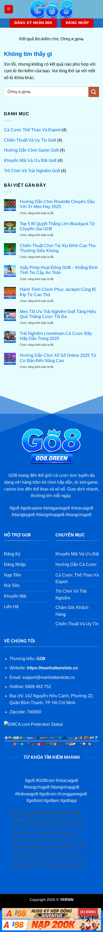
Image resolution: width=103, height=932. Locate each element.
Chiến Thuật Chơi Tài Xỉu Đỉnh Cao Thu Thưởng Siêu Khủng (58, 248)
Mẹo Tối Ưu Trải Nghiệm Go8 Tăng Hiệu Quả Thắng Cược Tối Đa (58, 314)
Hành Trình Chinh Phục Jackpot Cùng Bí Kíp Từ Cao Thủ (58, 292)
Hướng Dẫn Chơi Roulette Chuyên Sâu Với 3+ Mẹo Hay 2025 (57, 204)
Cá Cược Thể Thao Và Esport (32, 130)
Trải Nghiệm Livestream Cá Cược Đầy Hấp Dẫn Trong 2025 (56, 336)
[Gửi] (93, 92)
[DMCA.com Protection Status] (33, 724)
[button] (8, 9)
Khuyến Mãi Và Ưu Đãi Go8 (30, 160)
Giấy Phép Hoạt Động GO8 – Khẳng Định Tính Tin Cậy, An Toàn (59, 270)
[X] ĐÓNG (88, 912)
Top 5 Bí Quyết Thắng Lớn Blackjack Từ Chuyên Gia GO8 (57, 226)
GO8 (40, 658)
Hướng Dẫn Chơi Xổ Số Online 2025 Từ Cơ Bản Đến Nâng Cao (58, 358)
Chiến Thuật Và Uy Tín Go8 (30, 140)
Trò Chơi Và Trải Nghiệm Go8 (32, 171)
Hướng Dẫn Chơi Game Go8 (31, 150)
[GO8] (51, 9)
